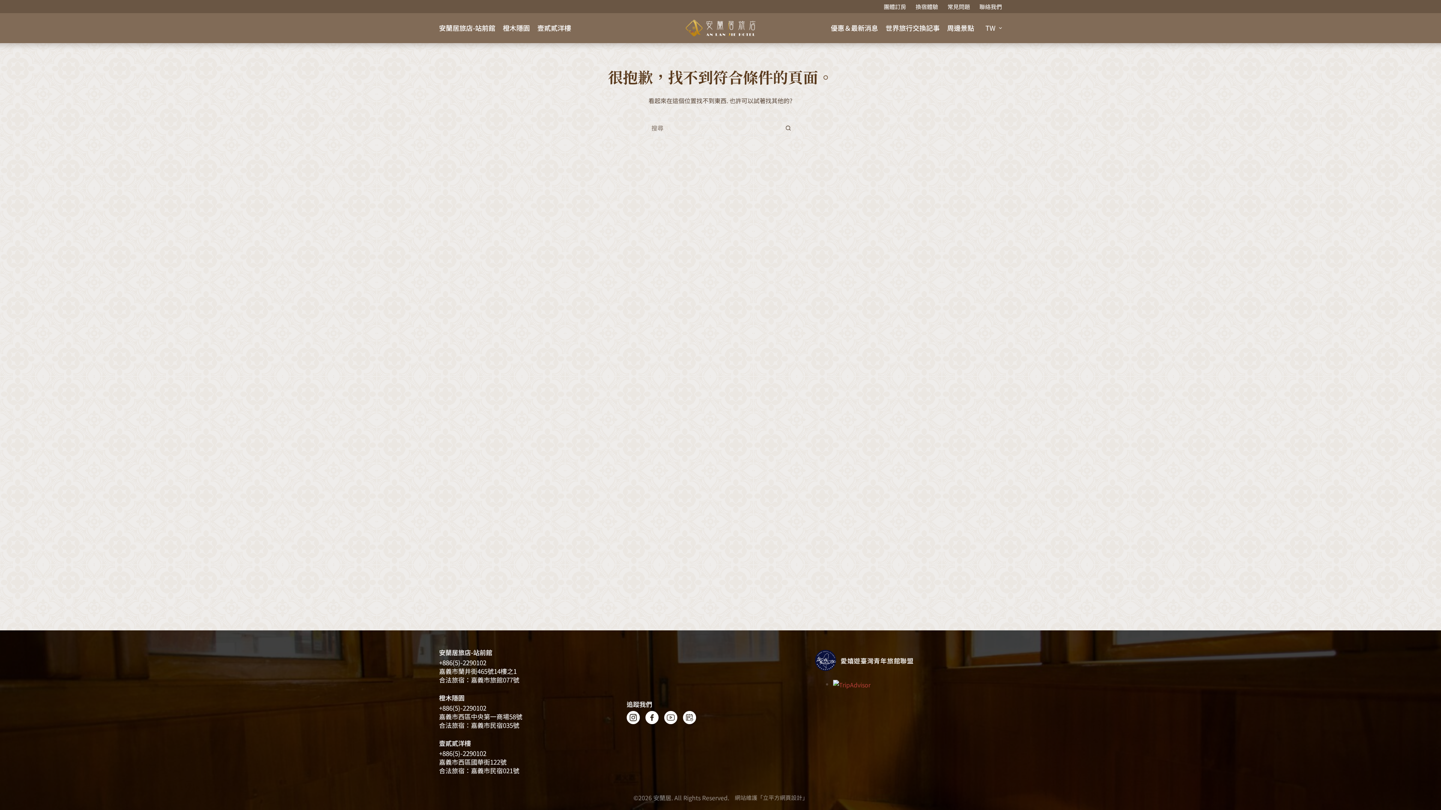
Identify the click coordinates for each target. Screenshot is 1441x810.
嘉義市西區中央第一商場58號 (480, 716)
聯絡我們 (990, 6)
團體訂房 (895, 6)
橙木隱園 (516, 28)
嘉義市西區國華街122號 (473, 761)
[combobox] (713, 127)
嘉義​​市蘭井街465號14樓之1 (478, 671)
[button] (993, 28)
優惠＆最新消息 (854, 28)
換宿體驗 (927, 6)
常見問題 (959, 6)
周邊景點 (960, 28)
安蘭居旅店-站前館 (467, 28)
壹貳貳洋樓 (554, 28)
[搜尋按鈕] (788, 128)
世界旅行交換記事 (913, 28)
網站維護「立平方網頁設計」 (771, 797)
